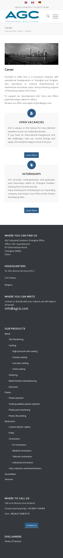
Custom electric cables (20, 426)
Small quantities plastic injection (24, 403)
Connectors (14, 438)
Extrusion (13, 386)
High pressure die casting (24, 351)
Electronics (10, 421)
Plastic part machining (19, 409)
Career (8, 27)
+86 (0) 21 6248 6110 (23, 7)
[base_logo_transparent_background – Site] (26, 16)
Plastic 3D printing (17, 415)
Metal (7, 333)
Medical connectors (22, 450)
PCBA (11, 432)
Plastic (8, 392)
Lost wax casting (20, 363)
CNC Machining (16, 339)
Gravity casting (19, 357)
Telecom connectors (22, 456)
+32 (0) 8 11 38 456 (41, 7)
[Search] (46, 16)
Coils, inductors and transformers (25, 468)
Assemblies (10, 474)
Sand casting (18, 368)
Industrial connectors (22, 462)
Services (9, 479)
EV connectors (19, 444)
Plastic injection (16, 397)
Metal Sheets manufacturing (23, 380)
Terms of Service (13, 541)
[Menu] (53, 16)
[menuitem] (46, 16)
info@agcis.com (16, 308)
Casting (12, 345)
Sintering (13, 374)
